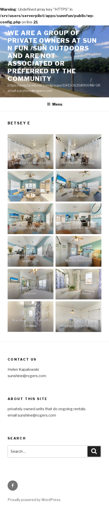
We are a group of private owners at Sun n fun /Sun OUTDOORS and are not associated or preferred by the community (52, 55)
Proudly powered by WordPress (34, 499)
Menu (57, 104)
